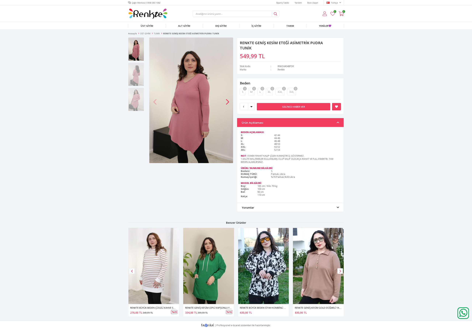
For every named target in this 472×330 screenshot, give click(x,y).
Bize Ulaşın (312, 2)
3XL (291, 92)
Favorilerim (334, 12)
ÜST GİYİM (147, 25)
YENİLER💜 (325, 25)
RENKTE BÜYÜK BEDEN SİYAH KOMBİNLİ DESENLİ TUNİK (270, 307)
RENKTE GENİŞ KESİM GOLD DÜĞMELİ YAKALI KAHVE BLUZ (326, 307)
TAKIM (290, 25)
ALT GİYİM (184, 25)
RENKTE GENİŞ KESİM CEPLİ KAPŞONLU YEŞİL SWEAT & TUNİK (218, 307)
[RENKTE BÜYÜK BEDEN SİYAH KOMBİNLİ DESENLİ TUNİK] (263, 266)
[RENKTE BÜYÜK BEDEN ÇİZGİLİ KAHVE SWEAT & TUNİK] (153, 266)
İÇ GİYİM (256, 25)
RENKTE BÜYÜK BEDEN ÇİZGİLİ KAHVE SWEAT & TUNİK (159, 307)
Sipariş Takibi (282, 2)
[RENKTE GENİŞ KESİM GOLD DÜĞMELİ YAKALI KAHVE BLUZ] (318, 266)
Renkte (281, 69)
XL (269, 92)
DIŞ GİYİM (221, 25)
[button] (227, 100)
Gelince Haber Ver (293, 106)
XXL (280, 92)
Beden (245, 83)
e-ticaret (235, 325)
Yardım (298, 2)
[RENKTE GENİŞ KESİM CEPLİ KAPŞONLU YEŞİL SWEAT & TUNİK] (208, 266)
